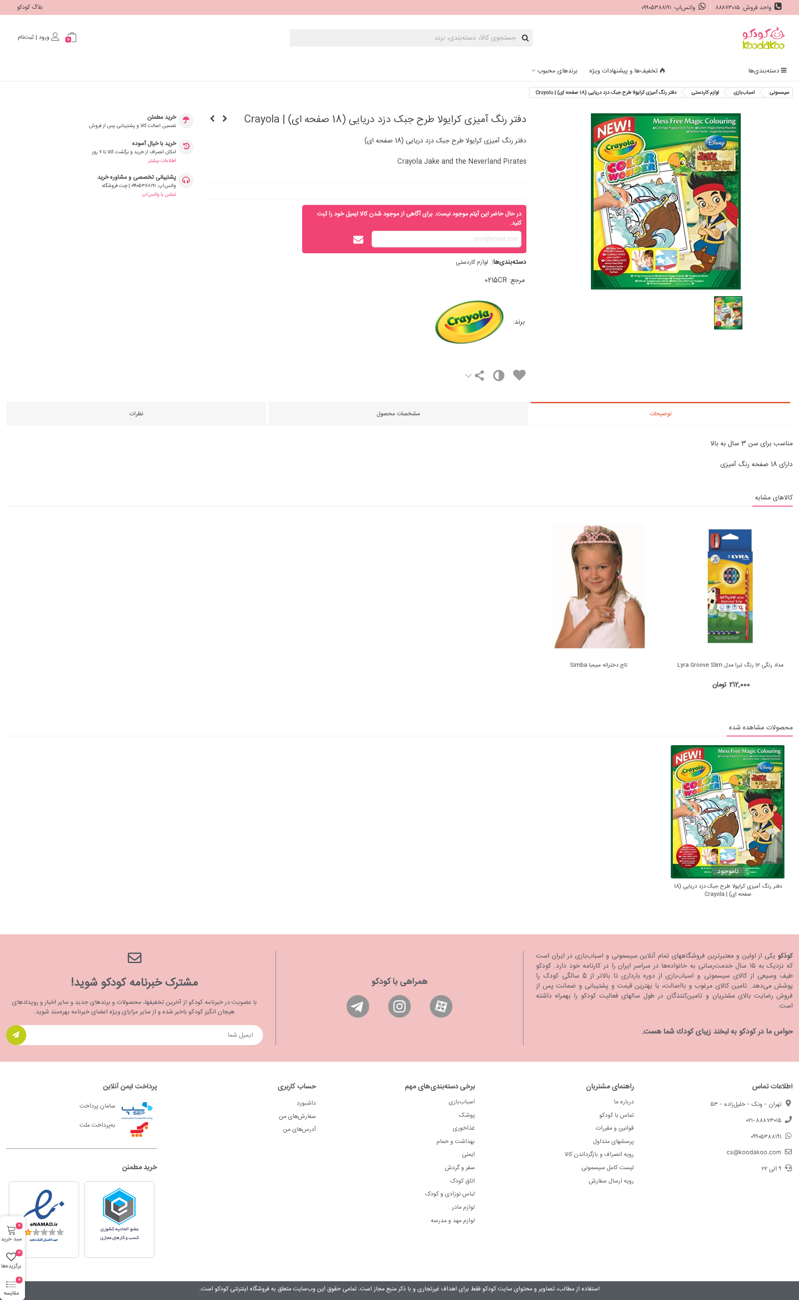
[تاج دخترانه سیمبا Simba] (599, 586)
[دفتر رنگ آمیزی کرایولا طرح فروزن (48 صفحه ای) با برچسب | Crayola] (224, 119)
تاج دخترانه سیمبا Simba (599, 665)
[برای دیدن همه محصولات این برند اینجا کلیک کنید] (434, 322)
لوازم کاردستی (472, 262)
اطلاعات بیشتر (162, 161)
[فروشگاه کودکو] (763, 38)
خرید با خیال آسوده (154, 144)
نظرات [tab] (136, 414)
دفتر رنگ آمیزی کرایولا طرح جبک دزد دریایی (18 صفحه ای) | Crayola (728, 891)
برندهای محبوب (557, 71)
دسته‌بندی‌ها (763, 71)
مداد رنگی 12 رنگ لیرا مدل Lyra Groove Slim (730, 665)
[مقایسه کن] (498, 377)
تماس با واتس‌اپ (159, 194)
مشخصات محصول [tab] (398, 414)
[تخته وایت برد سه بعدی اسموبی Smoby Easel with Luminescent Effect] (212, 119)
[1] (16, 1035)
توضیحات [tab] (661, 414)
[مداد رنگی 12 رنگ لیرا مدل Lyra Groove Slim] (730, 586)
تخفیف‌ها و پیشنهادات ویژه (623, 71)
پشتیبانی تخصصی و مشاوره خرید (136, 177)
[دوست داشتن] (518, 376)
